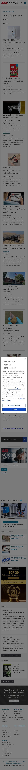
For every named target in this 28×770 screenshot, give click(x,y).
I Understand (14, 409)
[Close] (25, 359)
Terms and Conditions (14, 389)
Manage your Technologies (14, 405)
